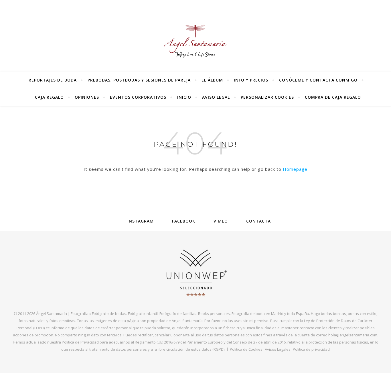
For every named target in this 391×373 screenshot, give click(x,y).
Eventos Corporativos (138, 97)
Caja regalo (49, 97)
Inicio (184, 97)
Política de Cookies (246, 349)
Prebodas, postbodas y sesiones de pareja (139, 80)
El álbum (212, 80)
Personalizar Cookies (267, 97)
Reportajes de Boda (53, 80)
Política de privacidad (311, 349)
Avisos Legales (278, 349)
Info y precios (251, 80)
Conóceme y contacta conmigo (318, 80)
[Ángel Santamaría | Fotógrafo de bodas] (195, 41)
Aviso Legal (216, 97)
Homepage (295, 169)
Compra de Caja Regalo (333, 97)
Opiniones (87, 97)
